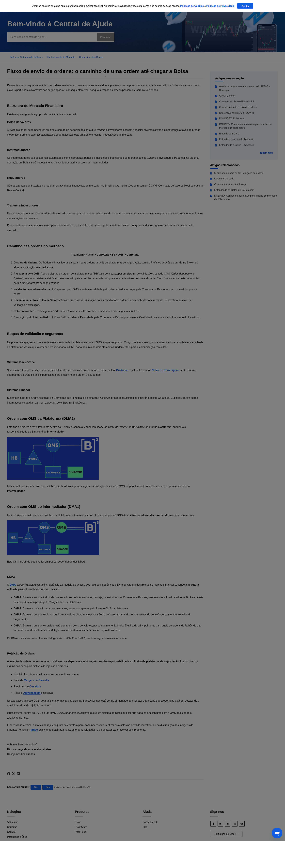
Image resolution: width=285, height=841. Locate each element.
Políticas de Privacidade (220, 5)
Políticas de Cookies (192, 5)
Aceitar (245, 6)
